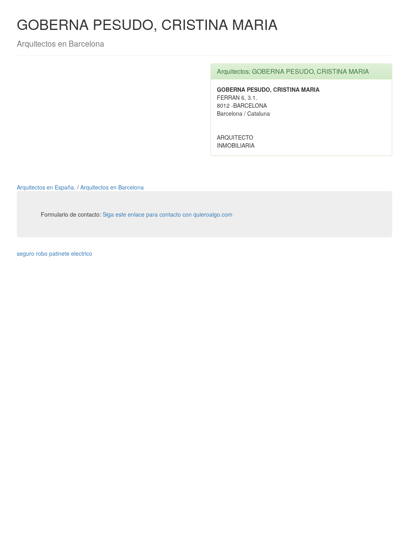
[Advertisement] (108, 119)
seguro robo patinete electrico (54, 253)
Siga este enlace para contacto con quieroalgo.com (167, 214)
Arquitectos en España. (47, 187)
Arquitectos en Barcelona (112, 187)
